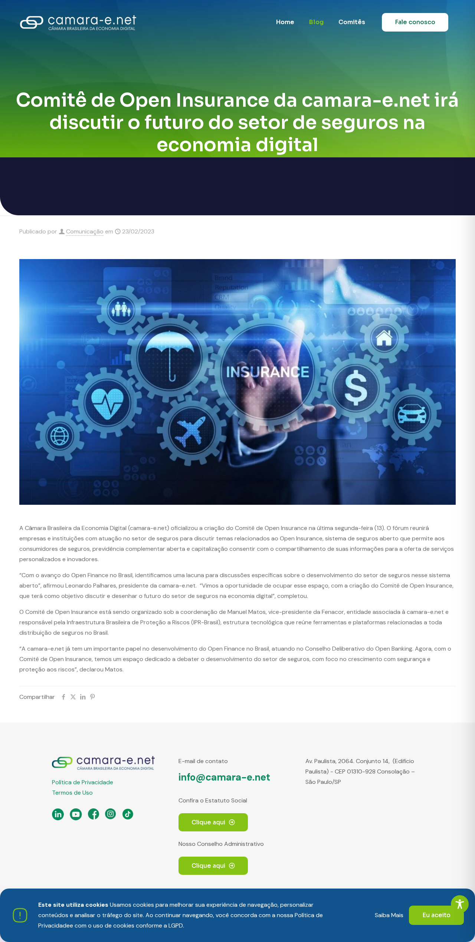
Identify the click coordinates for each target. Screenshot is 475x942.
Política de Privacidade (82, 782)
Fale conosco (415, 22)
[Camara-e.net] (78, 22)
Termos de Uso (72, 793)
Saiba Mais (389, 915)
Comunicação (85, 231)
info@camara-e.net (224, 777)
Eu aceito (436, 915)
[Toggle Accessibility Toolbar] (459, 904)
